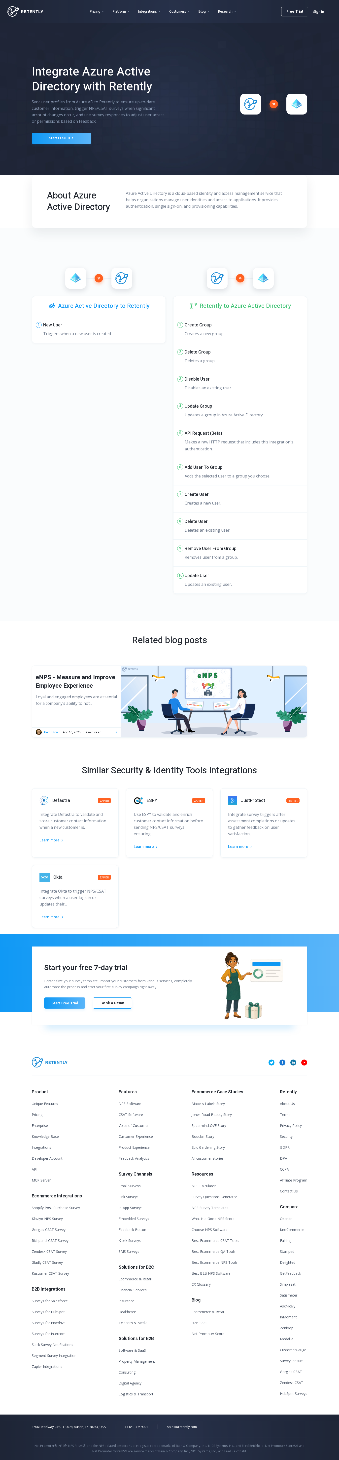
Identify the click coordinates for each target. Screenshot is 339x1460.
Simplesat (288, 1284)
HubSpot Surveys (293, 1393)
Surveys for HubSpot (48, 1311)
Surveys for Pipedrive (49, 1322)
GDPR (285, 1147)
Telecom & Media (133, 1322)
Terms (285, 1114)
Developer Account (47, 1158)
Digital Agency (130, 1383)
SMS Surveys (129, 1251)
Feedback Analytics (134, 1158)
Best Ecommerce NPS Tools (214, 1262)
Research (225, 11)
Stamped (287, 1251)
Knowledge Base (45, 1136)
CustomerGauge (293, 1349)
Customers (177, 11)
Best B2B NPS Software (211, 1273)
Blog (202, 11)
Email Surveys (130, 1186)
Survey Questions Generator (214, 1196)
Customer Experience (136, 1136)
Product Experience (134, 1147)
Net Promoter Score (208, 1333)
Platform (119, 11)
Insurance (126, 1301)
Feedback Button (132, 1229)
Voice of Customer (134, 1125)
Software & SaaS (132, 1350)
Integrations (147, 11)
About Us (287, 1103)
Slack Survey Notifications (52, 1344)
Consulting (127, 1372)
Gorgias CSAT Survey (49, 1229)
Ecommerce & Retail (135, 1279)
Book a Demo (112, 1003)
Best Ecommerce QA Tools (214, 1251)
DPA (283, 1158)
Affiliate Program (293, 1180)
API (34, 1169)
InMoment (288, 1317)
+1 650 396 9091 (136, 1426)
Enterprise (40, 1125)
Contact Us (289, 1191)
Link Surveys (128, 1196)
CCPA (284, 1169)
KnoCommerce (292, 1229)
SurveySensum (292, 1360)
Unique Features (45, 1103)
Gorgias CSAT (291, 1371)
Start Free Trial (61, 138)
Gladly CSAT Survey (47, 1262)
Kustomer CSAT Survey (50, 1273)
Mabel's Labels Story (208, 1103)
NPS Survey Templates (210, 1207)
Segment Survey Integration (54, 1355)
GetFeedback (290, 1273)
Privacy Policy (291, 1125)
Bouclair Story (203, 1136)
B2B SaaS (199, 1322)
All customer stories (208, 1158)
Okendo (286, 1218)
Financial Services (133, 1290)
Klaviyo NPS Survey (47, 1218)
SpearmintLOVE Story (209, 1125)
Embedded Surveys (134, 1218)
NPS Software (130, 1103)
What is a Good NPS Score (213, 1218)
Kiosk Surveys (130, 1240)
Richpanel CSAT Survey (50, 1240)
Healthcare (127, 1311)
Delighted (287, 1262)
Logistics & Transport (136, 1394)
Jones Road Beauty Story (212, 1114)
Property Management (137, 1361)
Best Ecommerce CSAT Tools (215, 1240)
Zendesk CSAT (291, 1382)
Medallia (286, 1339)
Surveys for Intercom (49, 1333)
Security (286, 1136)
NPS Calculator (204, 1186)
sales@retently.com (182, 1426)
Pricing (95, 11)
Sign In (318, 12)
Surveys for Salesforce (50, 1301)
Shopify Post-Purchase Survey (56, 1207)
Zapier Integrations (47, 1366)
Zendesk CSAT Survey (49, 1251)
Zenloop (286, 1328)
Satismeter (288, 1295)
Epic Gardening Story (208, 1147)
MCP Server (41, 1180)
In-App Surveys (130, 1207)
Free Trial (294, 11)
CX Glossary (201, 1284)
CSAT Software (131, 1114)
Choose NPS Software (210, 1229)
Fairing (285, 1240)
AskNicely (287, 1306)
